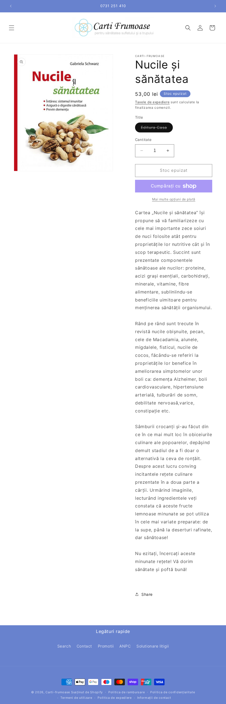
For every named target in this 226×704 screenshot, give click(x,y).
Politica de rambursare (126, 692)
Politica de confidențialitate (172, 692)
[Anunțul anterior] (11, 6)
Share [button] (147, 594)
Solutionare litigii (152, 646)
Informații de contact (154, 698)
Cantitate (143, 139)
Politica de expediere (115, 698)
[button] (12, 28)
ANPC (125, 646)
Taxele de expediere (152, 102)
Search (64, 646)
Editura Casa (157, 128)
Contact (84, 646)
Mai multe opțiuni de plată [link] (173, 199)
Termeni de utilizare (76, 698)
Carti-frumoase (57, 692)
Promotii (106, 646)
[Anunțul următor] (215, 6)
